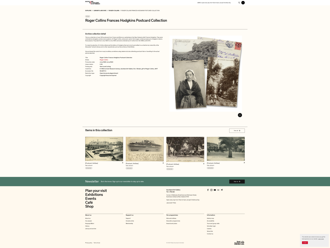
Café (89, 202)
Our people (88, 221)
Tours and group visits (213, 223)
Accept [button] (304, 242)
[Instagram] (211, 190)
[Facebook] (208, 190)
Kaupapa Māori (89, 223)
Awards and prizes (171, 223)
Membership (129, 223)
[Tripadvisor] (218, 190)
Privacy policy (88, 243)
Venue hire (210, 231)
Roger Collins (104, 60)
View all (236, 130)
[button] (104, 153)
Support (128, 218)
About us (87, 218)
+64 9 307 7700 (171, 203)
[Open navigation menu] (243, 2)
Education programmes (173, 221)
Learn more (321, 239)
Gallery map (210, 218)
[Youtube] (215, 190)
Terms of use (97, 243)
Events (90, 198)
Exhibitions (94, 194)
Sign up (236, 181)
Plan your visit (96, 190)
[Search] (239, 2)
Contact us (210, 234)
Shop (89, 206)
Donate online (130, 221)
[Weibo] (222, 190)
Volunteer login (211, 226)
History (87, 226)
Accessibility (210, 221)
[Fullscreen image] (240, 115)
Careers (209, 229)
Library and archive (90, 229)
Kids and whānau (171, 218)
